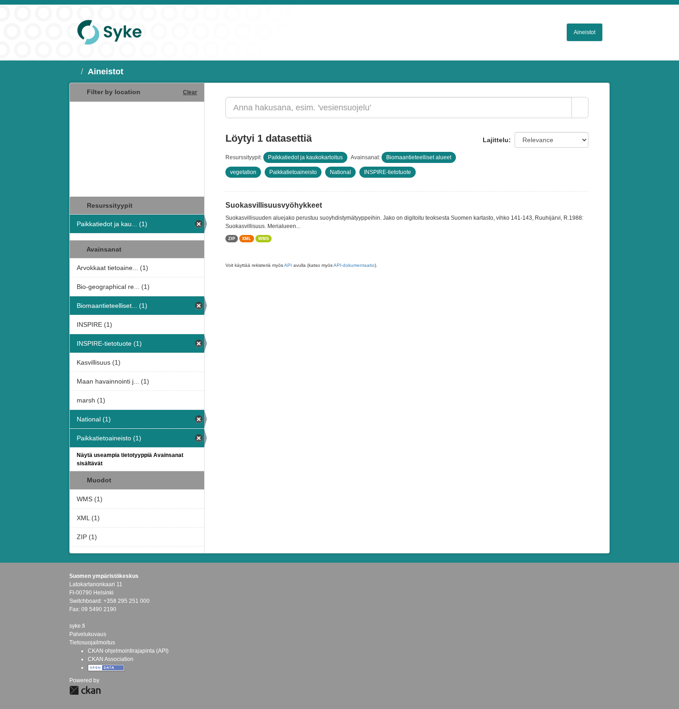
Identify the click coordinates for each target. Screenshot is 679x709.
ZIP (231, 238)
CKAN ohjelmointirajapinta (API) (128, 651)
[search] (579, 107)
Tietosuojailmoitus (92, 642)
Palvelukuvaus (87, 634)
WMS (263, 238)
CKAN (85, 690)
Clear (190, 92)
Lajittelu (496, 140)
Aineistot (584, 32)
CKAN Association (110, 659)
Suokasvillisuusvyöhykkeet (273, 205)
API (288, 265)
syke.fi (77, 626)
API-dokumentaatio (354, 265)
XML (246, 238)
